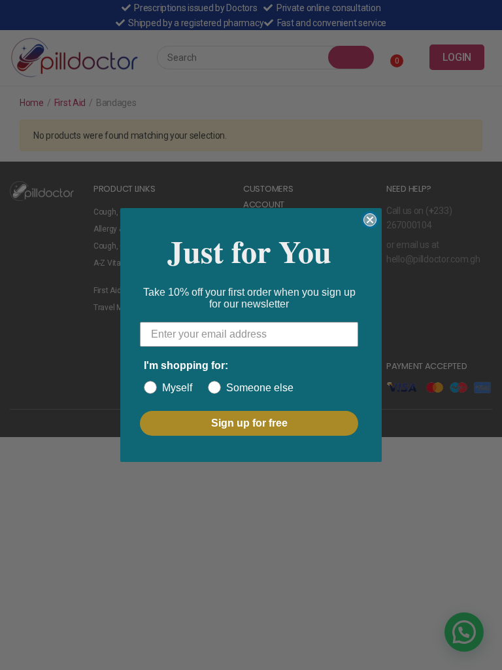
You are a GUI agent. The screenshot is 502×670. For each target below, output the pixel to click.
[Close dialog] (369, 219)
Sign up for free (249, 423)
